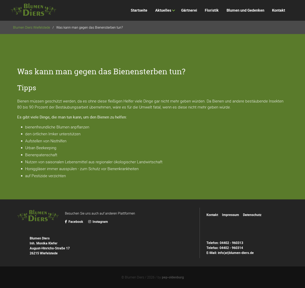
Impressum (230, 214)
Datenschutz (252, 214)
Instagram (100, 221)
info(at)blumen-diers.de (236, 252)
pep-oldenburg (173, 277)
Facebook (76, 221)
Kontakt (212, 214)
